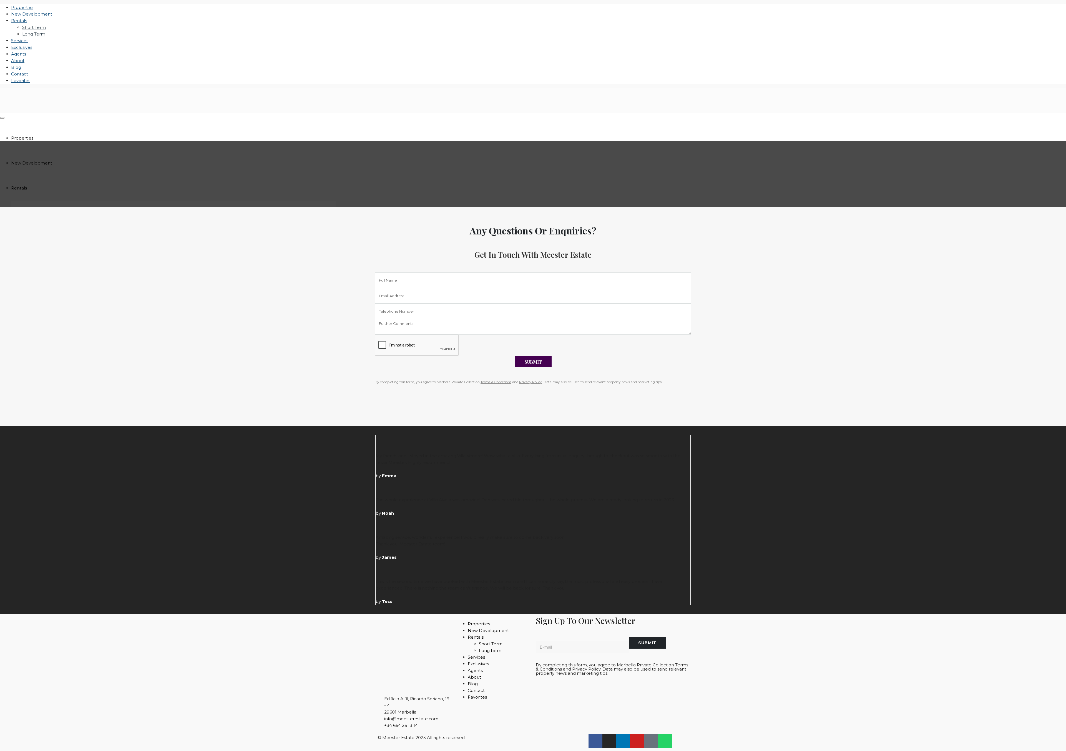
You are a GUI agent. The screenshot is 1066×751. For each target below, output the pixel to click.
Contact (19, 74)
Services (19, 40)
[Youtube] (637, 741)
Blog (16, 67)
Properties (22, 7)
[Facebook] (595, 741)
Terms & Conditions (496, 382)
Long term (33, 34)
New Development (31, 14)
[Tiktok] (651, 741)
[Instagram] (609, 741)
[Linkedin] (623, 741)
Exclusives (21, 47)
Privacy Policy (530, 382)
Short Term (34, 27)
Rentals (19, 20)
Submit (533, 362)
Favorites (20, 80)
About (17, 60)
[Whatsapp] (665, 741)
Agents (18, 54)
